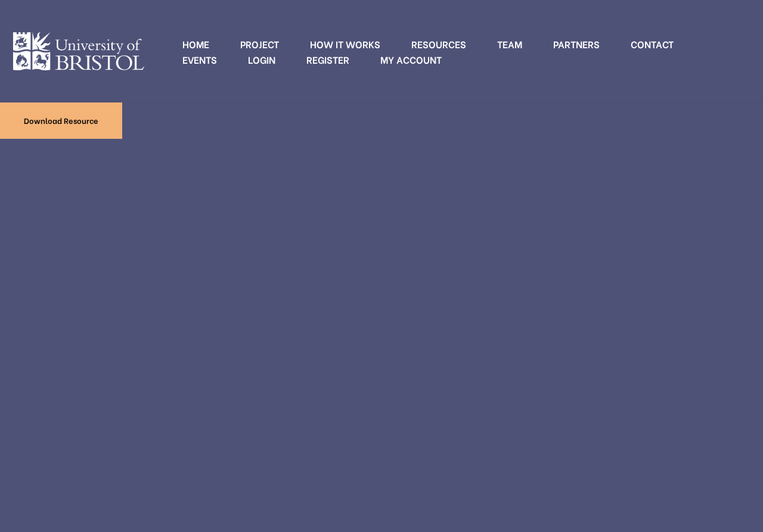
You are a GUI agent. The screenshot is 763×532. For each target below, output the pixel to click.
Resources (438, 44)
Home (195, 44)
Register (327, 59)
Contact (652, 44)
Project (259, 44)
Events (199, 59)
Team (509, 44)
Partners (576, 44)
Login (261, 59)
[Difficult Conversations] (78, 51)
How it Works (345, 44)
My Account (411, 59)
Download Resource (61, 120)
